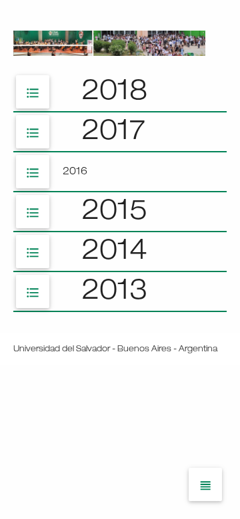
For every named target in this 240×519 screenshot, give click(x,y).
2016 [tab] (56, 173)
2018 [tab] (86, 93)
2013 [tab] (86, 293)
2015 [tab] (86, 213)
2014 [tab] (86, 253)
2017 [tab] (85, 133)
